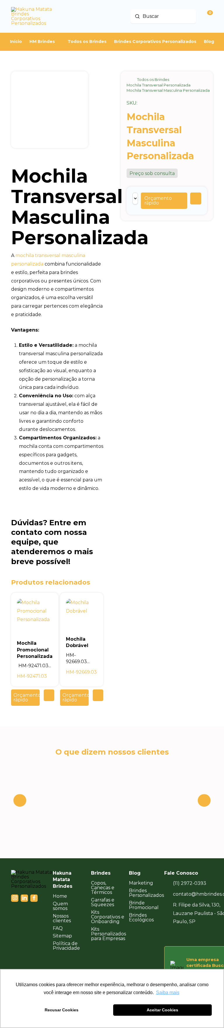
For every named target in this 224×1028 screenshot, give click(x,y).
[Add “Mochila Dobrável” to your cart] (98, 695)
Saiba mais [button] (167, 992)
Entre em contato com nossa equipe (49, 532)
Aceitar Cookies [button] (162, 1010)
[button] (164, 201)
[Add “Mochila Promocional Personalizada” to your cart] (49, 695)
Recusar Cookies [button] (61, 1010)
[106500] (195, 198)
